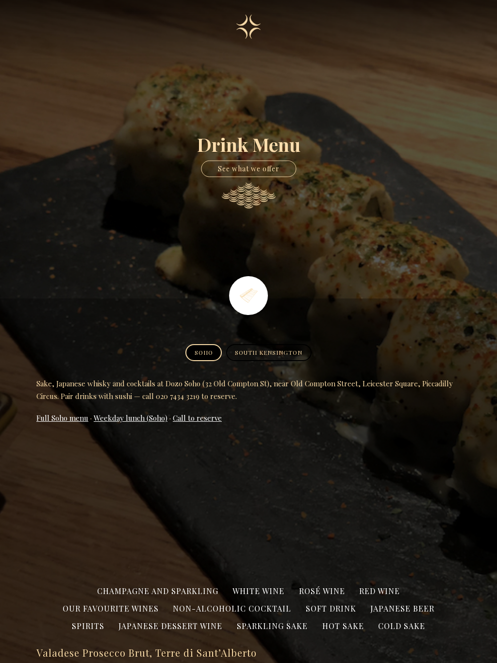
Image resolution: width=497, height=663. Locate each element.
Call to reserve (197, 418)
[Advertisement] (248, 503)
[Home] (248, 27)
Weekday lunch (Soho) (130, 418)
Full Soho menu (62, 418)
